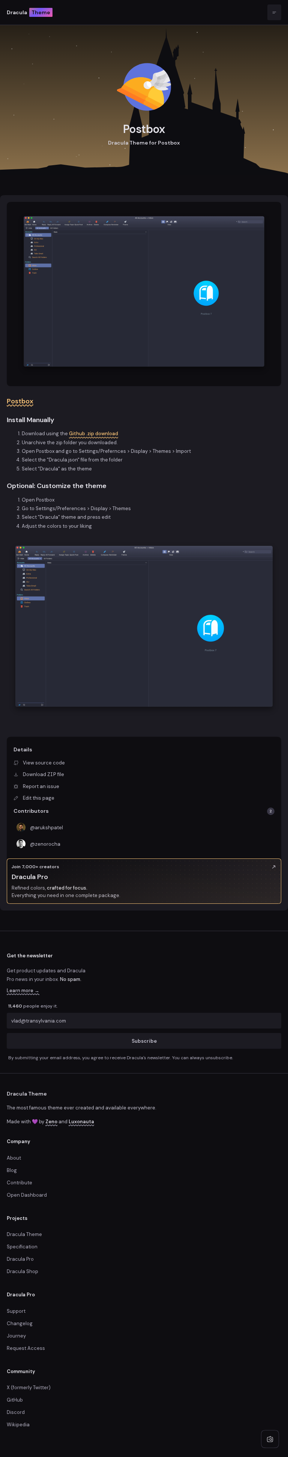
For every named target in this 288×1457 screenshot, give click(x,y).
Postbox (20, 401)
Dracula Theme (27, 1093)
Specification (22, 1247)
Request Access (26, 1348)
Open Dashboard (27, 1195)
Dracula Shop (22, 1271)
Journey (16, 1336)
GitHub (15, 1400)
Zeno (51, 1121)
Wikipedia (18, 1424)
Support (16, 1311)
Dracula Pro (20, 1259)
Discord (16, 1412)
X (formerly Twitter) (29, 1387)
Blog (12, 1170)
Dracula (28, 12)
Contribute (19, 1182)
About (14, 1158)
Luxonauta (81, 1121)
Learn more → (23, 990)
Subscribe (144, 1041)
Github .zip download (93, 433)
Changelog (20, 1323)
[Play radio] (270, 1439)
